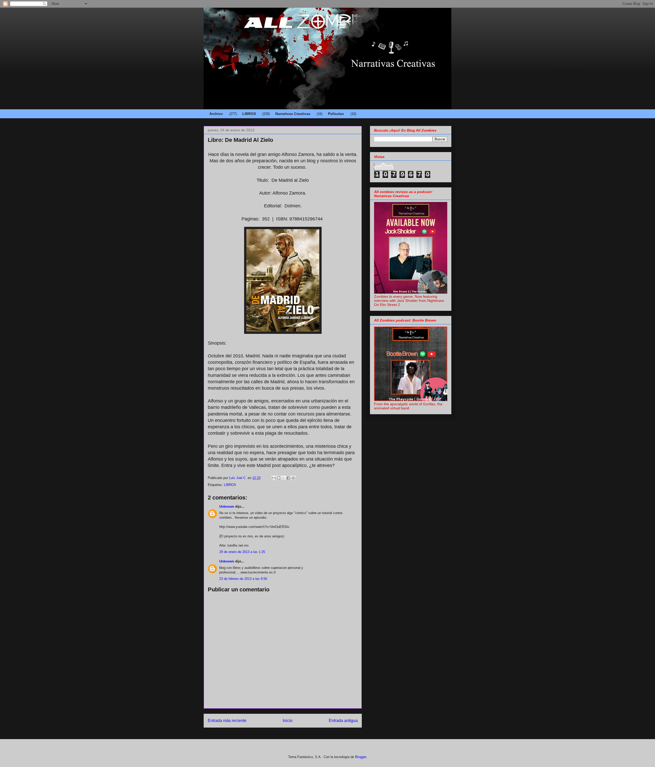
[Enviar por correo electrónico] (273, 478)
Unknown (226, 506)
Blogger (360, 757)
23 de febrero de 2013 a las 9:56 (243, 579)
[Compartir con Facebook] (288, 478)
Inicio (287, 720)
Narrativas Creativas (292, 114)
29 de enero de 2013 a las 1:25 (242, 552)
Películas (336, 114)
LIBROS (249, 114)
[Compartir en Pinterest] (293, 478)
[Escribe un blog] (278, 478)
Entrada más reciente (227, 720)
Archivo (216, 114)
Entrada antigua (343, 720)
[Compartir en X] (283, 478)
